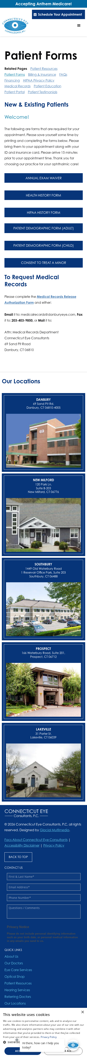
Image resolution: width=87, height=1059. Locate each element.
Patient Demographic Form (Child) (43, 245)
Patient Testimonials (42, 92)
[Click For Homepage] (26, 813)
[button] (79, 25)
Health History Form (43, 195)
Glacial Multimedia (54, 830)
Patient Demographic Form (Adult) (43, 228)
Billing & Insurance (42, 74)
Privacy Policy (53, 845)
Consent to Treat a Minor (43, 263)
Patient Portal (14, 92)
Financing (12, 80)
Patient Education (47, 86)
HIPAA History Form (43, 213)
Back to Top (18, 857)
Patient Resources (43, 69)
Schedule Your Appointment (60, 14)
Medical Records (17, 86)
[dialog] (43, 1033)
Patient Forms (14, 74)
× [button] (82, 1012)
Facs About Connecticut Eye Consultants (36, 840)
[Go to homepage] (15, 25)
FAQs (63, 74)
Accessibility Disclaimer (21, 845)
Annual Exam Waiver (43, 178)
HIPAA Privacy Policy (38, 80)
